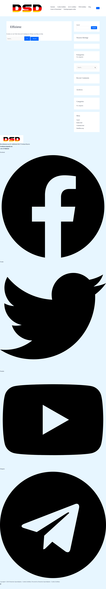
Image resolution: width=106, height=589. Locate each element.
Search (78, 25)
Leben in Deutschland (55, 9)
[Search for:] (18, 38)
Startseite (52, 7)
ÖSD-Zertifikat (82, 7)
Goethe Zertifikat (61, 7)
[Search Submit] (27, 38)
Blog (89, 7)
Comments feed (80, 125)
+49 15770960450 (4, 148)
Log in (78, 120)
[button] (98, 8)
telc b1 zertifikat (72, 7)
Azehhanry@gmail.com (6, 146)
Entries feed (79, 122)
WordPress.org (80, 128)
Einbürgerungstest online (70, 9)
